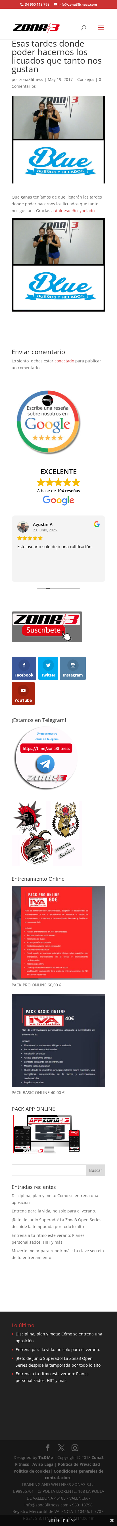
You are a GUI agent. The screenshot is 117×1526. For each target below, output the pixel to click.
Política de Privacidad (79, 1464)
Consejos (85, 79)
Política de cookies (32, 1471)
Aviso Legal (43, 1464)
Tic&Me (45, 1457)
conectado (64, 361)
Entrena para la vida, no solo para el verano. (54, 1211)
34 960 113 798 (36, 4)
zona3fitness (31, 79)
